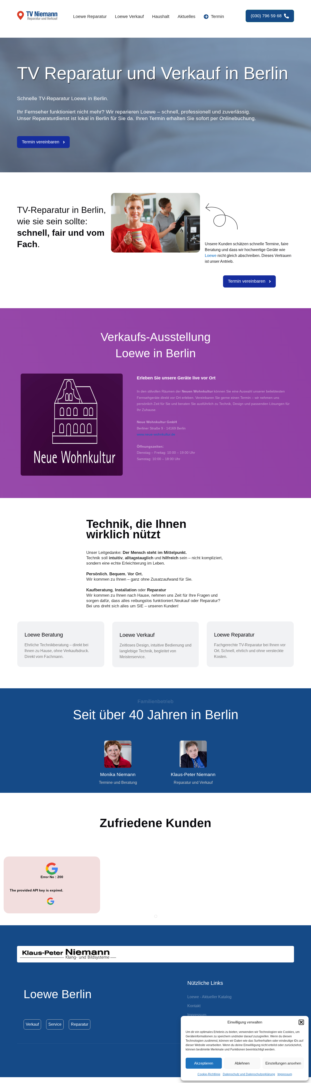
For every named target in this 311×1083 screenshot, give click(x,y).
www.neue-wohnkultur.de (156, 434)
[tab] (155, 916)
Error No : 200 (52, 877)
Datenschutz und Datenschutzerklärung (249, 1074)
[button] (301, 1022)
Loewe (210, 255)
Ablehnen (242, 1063)
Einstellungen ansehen (283, 1063)
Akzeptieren (203, 1063)
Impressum (284, 1074)
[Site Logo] (38, 16)
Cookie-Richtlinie (209, 1074)
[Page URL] (52, 901)
